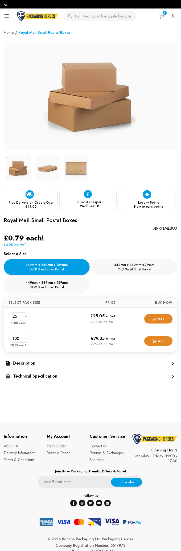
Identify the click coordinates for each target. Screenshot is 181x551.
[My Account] (173, 16)
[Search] (71, 16)
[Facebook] (73, 503)
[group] (90, 363)
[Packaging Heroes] (37, 16)
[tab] (47, 267)
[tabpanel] (90, 325)
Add (161, 318)
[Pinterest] (107, 503)
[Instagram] (82, 503)
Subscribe (126, 482)
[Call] (5, 4)
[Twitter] (90, 503)
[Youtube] (99, 503)
